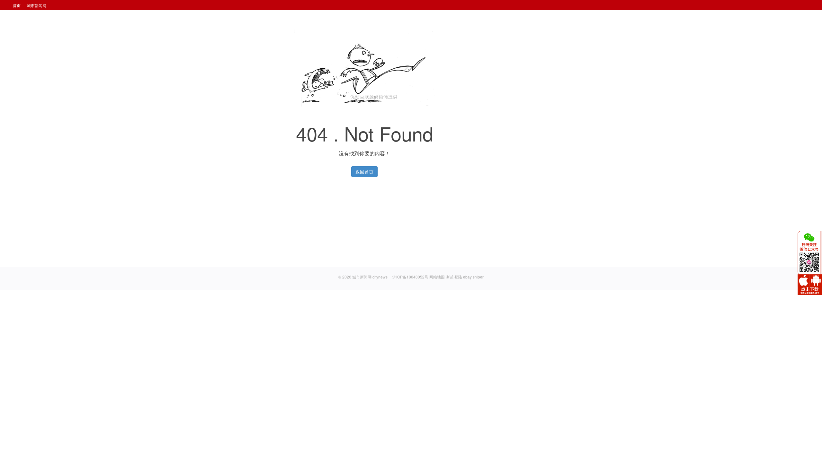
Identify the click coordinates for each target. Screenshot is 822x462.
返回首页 (364, 171)
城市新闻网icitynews (370, 276)
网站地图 (437, 276)
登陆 (458, 276)
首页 (17, 5)
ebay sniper (473, 276)
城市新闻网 (36, 5)
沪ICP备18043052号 (410, 276)
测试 (449, 276)
